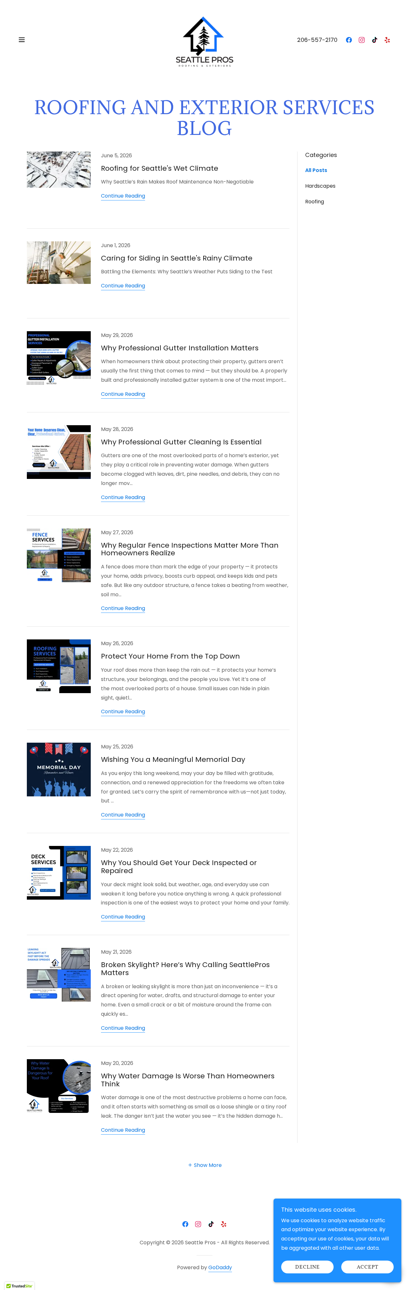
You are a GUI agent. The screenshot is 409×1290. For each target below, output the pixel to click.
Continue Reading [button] (123, 195)
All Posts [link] (316, 170)
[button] (21, 39)
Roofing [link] (314, 201)
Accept (367, 1267)
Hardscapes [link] (320, 186)
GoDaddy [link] (220, 1267)
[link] (204, 39)
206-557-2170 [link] (317, 40)
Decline (307, 1267)
